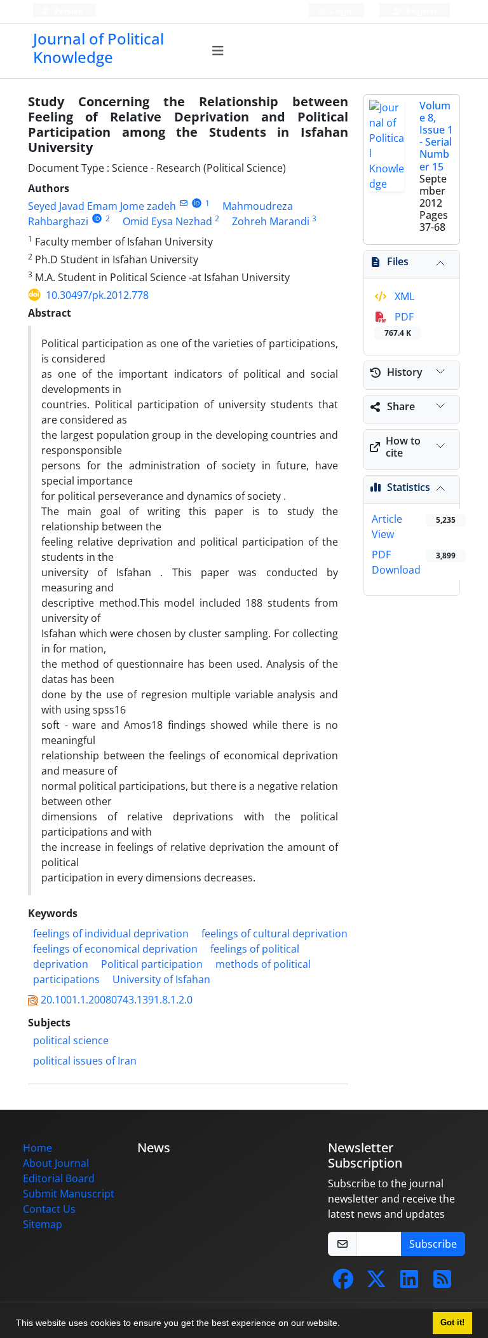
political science (71, 1040)
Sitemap (42, 1224)
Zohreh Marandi (270, 221)
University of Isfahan (161, 979)
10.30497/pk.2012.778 (97, 295)
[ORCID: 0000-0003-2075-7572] (197, 203)
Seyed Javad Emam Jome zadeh (102, 206)
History (405, 372)
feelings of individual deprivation (111, 934)
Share (401, 406)
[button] (344, 1325)
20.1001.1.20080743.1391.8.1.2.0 (117, 1000)
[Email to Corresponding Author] (183, 203)
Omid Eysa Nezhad (167, 221)
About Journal (56, 1163)
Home (37, 1148)
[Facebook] (343, 1283)
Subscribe (433, 1244)
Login (340, 11)
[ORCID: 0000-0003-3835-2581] (97, 218)
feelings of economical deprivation (115, 949)
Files (398, 261)
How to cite (403, 447)
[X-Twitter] (376, 1283)
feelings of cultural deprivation (274, 934)
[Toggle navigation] (218, 51)
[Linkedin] (409, 1283)
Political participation (152, 964)
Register (420, 11)
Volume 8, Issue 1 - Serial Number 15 (436, 136)
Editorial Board (59, 1178)
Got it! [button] (452, 1322)
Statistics (408, 487)
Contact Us (49, 1209)
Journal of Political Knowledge (98, 47)
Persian (68, 11)
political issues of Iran (85, 1061)
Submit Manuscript (68, 1194)
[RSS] (442, 1283)
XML (403, 296)
